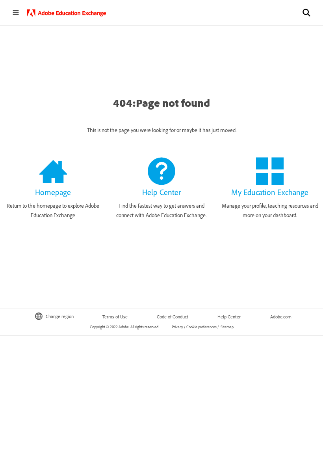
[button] (306, 12)
